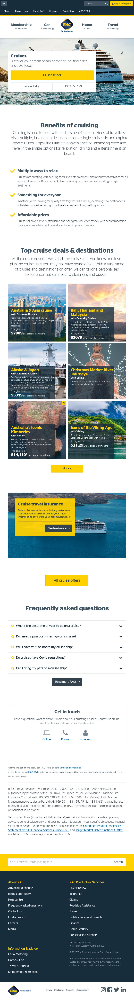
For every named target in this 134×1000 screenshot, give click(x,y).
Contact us (68, 11)
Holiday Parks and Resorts (85, 917)
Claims (7, 11)
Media (12, 929)
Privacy (48, 990)
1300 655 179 (73, 86)
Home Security (78, 929)
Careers (13, 923)
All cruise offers (66, 580)
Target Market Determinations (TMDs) (99, 830)
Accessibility (82, 990)
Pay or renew (21, 11)
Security (70, 990)
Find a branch (16, 917)
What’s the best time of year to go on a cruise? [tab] (48, 626)
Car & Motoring (18, 954)
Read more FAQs (65, 681)
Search (118, 862)
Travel (73, 911)
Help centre (15, 899)
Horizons (53, 11)
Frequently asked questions (25, 905)
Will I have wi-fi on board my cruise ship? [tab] (44, 647)
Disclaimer (59, 990)
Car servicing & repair (83, 935)
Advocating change (20, 888)
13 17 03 (85, 11)
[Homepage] (19, 990)
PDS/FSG (32, 772)
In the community (19, 893)
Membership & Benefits (23, 971)
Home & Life (16, 960)
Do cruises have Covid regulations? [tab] (41, 657)
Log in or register (122, 4)
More (66, 468)
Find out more (57, 528)
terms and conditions (70, 768)
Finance (74, 923)
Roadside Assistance (82, 905)
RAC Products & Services (86, 882)
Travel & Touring (18, 966)
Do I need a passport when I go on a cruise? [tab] (46, 636)
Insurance (75, 893)
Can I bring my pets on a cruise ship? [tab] (41, 668)
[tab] (21, 26)
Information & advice (23, 948)
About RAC (38, 11)
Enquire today (31, 86)
